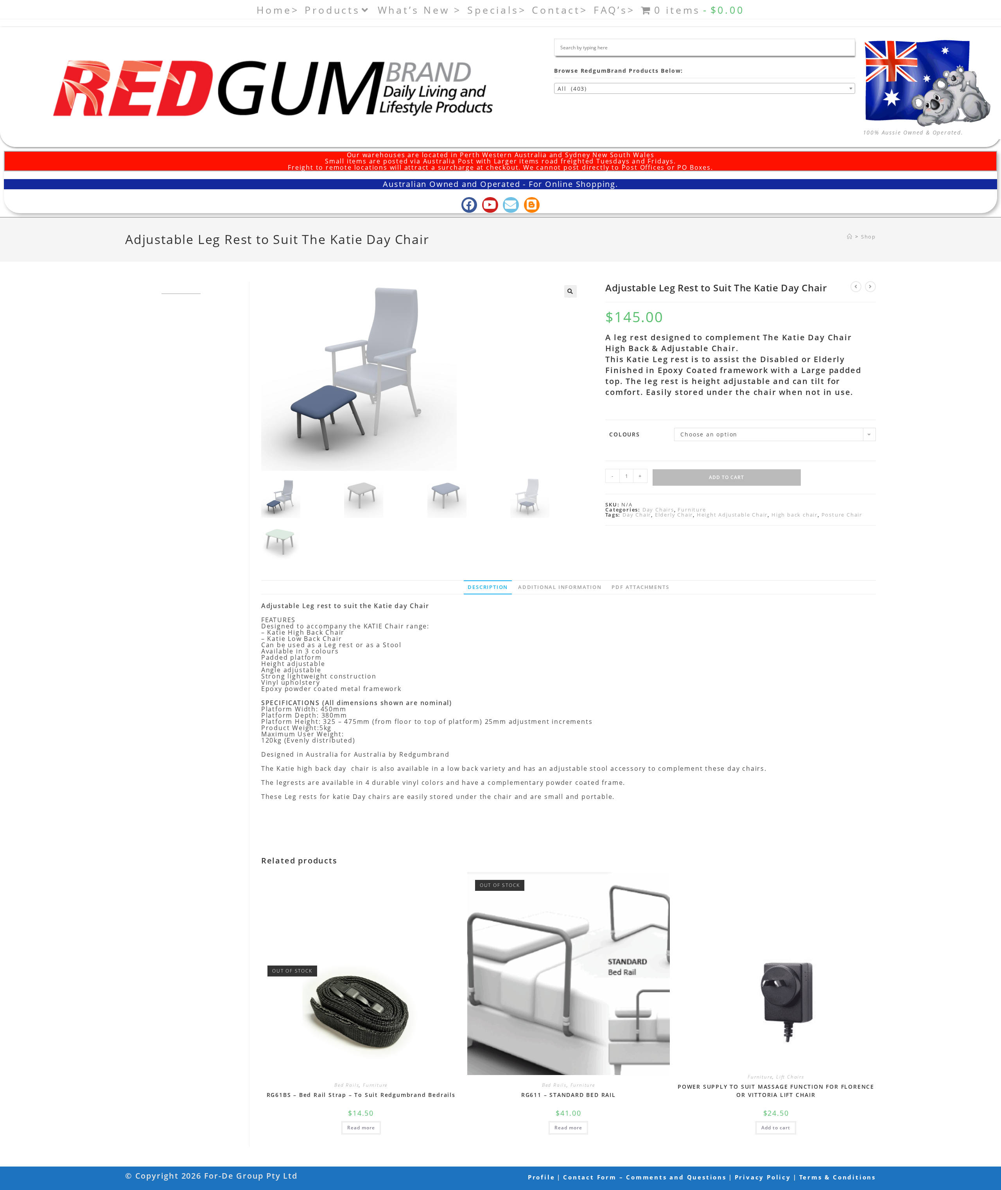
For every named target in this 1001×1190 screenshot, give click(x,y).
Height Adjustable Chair (732, 514)
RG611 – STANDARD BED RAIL (568, 1094)
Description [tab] (488, 587)
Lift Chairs (790, 1076)
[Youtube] (490, 205)
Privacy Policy (763, 1177)
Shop (868, 236)
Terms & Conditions (837, 1177)
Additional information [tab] (560, 587)
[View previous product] (855, 286)
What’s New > (420, 9)
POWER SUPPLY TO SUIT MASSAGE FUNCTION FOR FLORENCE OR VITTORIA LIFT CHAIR (776, 1090)
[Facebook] (469, 205)
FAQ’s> (614, 9)
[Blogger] (532, 205)
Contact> (559, 9)
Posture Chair (842, 514)
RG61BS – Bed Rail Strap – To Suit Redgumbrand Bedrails (361, 1094)
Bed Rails (346, 1085)
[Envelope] (511, 205)
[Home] (850, 236)
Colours (624, 434)
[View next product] (870, 286)
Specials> (496, 9)
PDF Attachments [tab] (640, 587)
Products (332, 9)
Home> (278, 9)
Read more (361, 1127)
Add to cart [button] (775, 1127)
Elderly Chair (674, 514)
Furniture (692, 509)
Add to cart (726, 477)
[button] (570, 291)
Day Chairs (658, 509)
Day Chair (636, 514)
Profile (541, 1177)
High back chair (794, 514)
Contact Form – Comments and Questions (645, 1177)
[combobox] (704, 88)
